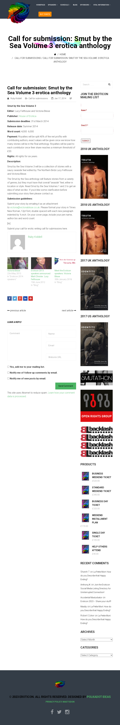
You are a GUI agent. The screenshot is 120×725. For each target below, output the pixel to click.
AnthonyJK (85, 585)
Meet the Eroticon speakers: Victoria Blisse (63, 273)
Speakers (52, 5)
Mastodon (68, 702)
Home (63, 54)
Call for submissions (28, 58)
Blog (75, 5)
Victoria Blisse (13, 270)
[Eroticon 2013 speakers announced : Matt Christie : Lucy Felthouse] (41, 263)
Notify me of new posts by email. (28, 378)
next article (68, 310)
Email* (84, 125)
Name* (84, 110)
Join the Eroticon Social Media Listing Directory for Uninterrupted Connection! (95, 588)
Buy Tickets (45, 14)
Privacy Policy (54, 702)
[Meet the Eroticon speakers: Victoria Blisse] (65, 263)
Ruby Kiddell (16, 98)
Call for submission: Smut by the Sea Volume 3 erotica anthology (39, 90)
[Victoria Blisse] (17, 263)
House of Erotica (27, 116)
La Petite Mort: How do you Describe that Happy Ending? (95, 576)
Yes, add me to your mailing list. (27, 366)
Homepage (40, 5)
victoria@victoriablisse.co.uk (25, 207)
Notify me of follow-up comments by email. (33, 372)
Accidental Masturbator (91, 597)
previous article (18, 310)
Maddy (83, 606)
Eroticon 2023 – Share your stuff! (95, 601)
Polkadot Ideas (99, 697)
